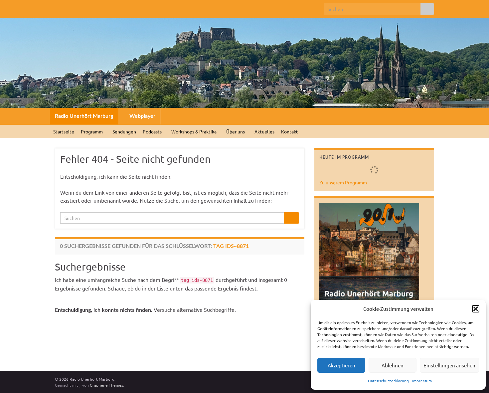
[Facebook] (58, 7)
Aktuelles (264, 131)
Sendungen (124, 131)
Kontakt (289, 131)
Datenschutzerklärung (388, 380)
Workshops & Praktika (194, 131)
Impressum (422, 380)
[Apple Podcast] (100, 7)
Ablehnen (393, 365)
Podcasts (153, 131)
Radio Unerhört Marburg (84, 116)
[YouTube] (90, 7)
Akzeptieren (341, 365)
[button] (475, 308)
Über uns (236, 131)
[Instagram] (79, 7)
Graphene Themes (106, 385)
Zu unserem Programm (343, 182)
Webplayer (141, 116)
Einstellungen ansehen (449, 365)
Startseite (63, 131)
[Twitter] (69, 7)
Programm (92, 131)
